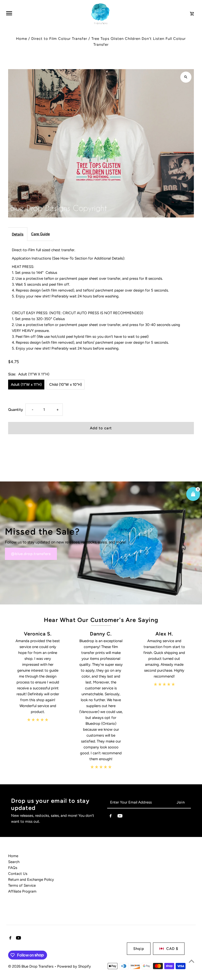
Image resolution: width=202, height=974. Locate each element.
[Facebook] (111, 817)
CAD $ (172, 948)
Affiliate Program (22, 891)
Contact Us (17, 873)
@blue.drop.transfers (31, 554)
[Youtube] (120, 817)
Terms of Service (22, 885)
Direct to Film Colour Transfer (59, 38)
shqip (138, 948)
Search (13, 862)
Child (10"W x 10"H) (65, 384)
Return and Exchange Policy (31, 879)
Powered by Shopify (74, 966)
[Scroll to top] (191, 961)
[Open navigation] (45, 13)
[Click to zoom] (185, 77)
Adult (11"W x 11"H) (26, 384)
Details (17, 234)
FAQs (12, 868)
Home (21, 38)
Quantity (15, 409)
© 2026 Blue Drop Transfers (31, 966)
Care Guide (40, 234)
